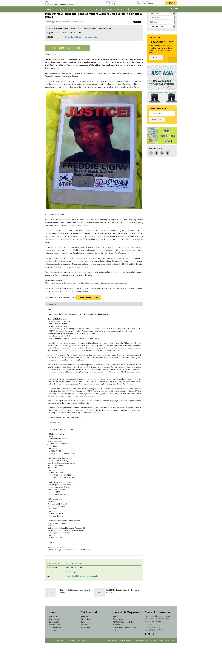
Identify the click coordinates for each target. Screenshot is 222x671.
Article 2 (116, 616)
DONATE (171, 3)
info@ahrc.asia (116, 4)
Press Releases (54, 625)
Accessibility (60, 640)
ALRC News (53, 630)
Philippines (70, 572)
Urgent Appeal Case (53, 22)
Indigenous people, (89, 37)
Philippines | (67, 22)
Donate (83, 622)
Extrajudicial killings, (73, 37)
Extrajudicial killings (74, 576)
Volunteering (85, 628)
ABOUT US (81, 640)
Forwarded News (55, 628)
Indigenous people (90, 576)
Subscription (71, 640)
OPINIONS (135, 9)
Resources (121, 9)
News (74, 9)
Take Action (85, 619)
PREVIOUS (51, 592)
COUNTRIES (85, 9)
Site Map (50, 640)
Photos (146, 9)
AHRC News (53, 616)
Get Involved (62, 9)
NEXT (99, 592)
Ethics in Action (118, 619)
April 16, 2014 (78, 22)
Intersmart (171, 640)
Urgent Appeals (54, 619)
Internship (84, 625)
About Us (84, 616)
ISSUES (96, 9)
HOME (49, 9)
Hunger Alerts (54, 622)
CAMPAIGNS (108, 9)
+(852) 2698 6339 (147, 4)
